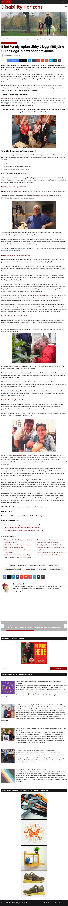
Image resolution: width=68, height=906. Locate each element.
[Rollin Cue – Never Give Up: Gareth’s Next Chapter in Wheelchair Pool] (8, 762)
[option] (20, 626)
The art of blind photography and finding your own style (22, 527)
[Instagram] (22, 591)
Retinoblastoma (38, 295)
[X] (9, 577)
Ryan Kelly (17, 191)
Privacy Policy (54, 903)
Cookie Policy (63, 903)
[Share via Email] (55, 60)
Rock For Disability (36, 516)
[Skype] (51, 60)
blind (13, 565)
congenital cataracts (38, 565)
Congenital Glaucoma (32, 373)
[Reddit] (42, 60)
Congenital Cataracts (41, 196)
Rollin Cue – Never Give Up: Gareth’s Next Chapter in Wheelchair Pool (35, 750)
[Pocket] (46, 60)
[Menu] (66, 8)
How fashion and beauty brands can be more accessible (22, 525)
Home (4, 39)
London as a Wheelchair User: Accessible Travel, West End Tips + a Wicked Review (34, 1)
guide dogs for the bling (14, 569)
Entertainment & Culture (14, 39)
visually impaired (57, 569)
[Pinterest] (38, 60)
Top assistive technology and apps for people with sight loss (23, 530)
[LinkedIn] (29, 60)
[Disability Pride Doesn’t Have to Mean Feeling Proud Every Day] (8, 782)
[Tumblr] (34, 60)
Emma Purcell (8, 55)
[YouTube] (20, 591)
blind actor (22, 565)
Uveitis (22, 275)
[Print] (59, 60)
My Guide (8, 289)
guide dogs (53, 565)
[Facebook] (4, 577)
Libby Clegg (31, 569)
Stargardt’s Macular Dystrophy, (23, 455)
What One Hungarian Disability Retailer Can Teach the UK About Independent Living (39, 705)
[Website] (14, 591)
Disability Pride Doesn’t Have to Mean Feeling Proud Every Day (33, 769)
